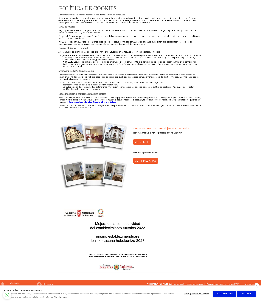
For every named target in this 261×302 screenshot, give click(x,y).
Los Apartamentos (142, 6)
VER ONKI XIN (142, 142)
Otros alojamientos (244, 6)
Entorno (188, 6)
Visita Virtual (169, 6)
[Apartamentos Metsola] (20, 9)
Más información (60, 297)
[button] (7, 295)
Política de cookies (214, 284)
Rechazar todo (224, 294)
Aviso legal (179, 284)
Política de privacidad (195, 284)
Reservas (221, 6)
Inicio (120, 6)
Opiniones (205, 6)
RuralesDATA (233, 284)
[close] (256, 285)
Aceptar (246, 294)
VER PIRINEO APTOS (145, 161)
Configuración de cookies (196, 294)
